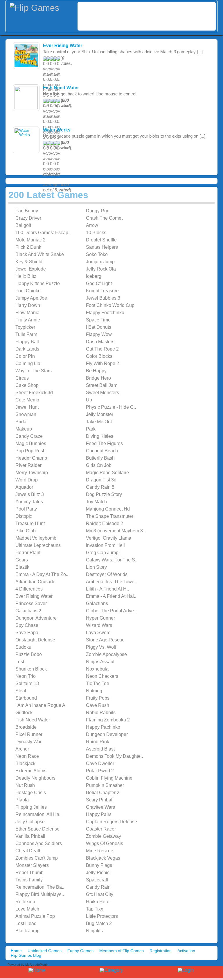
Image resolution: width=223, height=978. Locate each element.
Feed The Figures (104, 443)
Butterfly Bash (100, 458)
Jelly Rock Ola (101, 268)
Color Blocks (99, 356)
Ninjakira (95, 930)
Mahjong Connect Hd (108, 508)
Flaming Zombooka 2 (108, 719)
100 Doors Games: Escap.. (43, 232)
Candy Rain (98, 887)
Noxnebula (97, 668)
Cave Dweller (100, 763)
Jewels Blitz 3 (29, 494)
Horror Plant (27, 552)
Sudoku (23, 647)
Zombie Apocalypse (106, 654)
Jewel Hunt (27, 407)
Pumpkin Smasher (105, 785)
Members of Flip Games (121, 950)
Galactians (97, 603)
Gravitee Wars (100, 807)
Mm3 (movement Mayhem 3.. (115, 530)
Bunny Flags (99, 865)
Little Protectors (102, 916)
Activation (186, 950)
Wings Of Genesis (104, 843)
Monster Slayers (32, 865)
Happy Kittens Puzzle (37, 283)
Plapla (22, 799)
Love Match (27, 908)
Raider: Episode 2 (104, 523)
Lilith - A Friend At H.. (107, 588)
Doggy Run (97, 210)
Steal (20, 690)
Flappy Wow (99, 334)
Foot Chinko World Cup (110, 305)
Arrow (92, 225)
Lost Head (26, 923)
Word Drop (26, 479)
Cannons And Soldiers (38, 843)
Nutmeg (94, 690)
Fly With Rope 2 (102, 363)
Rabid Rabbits (101, 712)
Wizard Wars (99, 625)
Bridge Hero (98, 378)
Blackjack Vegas (103, 858)
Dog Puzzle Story (104, 494)
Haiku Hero (97, 901)
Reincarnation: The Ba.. (39, 887)
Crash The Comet (104, 218)
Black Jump (27, 930)
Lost (19, 661)
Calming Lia (27, 363)
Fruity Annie (27, 319)
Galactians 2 (28, 610)
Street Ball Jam (101, 385)
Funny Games (80, 950)
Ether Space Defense (37, 828)
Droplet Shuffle (101, 239)
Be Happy (96, 370)
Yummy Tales (29, 501)
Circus (22, 378)
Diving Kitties (99, 436)
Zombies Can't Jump (36, 858)
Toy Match (96, 501)
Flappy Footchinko (105, 312)
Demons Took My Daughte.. (114, 756)
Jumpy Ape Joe (31, 298)
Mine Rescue (99, 850)
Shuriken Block (31, 668)
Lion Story (96, 567)
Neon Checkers (102, 676)
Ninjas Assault (101, 661)
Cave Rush (97, 705)
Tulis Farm (26, 334)
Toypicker (25, 327)
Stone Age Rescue (105, 639)
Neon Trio (25, 676)
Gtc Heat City (99, 894)
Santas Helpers (102, 247)
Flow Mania (27, 312)
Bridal (21, 421)
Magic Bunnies (30, 443)
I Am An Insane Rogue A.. (41, 705)
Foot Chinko (28, 290)
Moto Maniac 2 (30, 239)
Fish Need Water (61, 87)
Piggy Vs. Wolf (101, 647)
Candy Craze (29, 436)
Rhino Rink (97, 741)
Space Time (98, 319)
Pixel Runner (28, 734)
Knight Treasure (102, 290)
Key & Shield (28, 261)
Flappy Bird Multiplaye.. (39, 894)
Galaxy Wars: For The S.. (111, 559)
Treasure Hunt (30, 523)
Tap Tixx (94, 908)
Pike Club (25, 530)
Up (89, 399)
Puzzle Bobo (28, 654)
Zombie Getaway (103, 836)
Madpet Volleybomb (35, 538)
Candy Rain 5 (100, 487)
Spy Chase (26, 625)
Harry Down (27, 305)
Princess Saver (31, 603)
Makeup (23, 428)
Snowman (25, 414)
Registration (161, 950)
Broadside (26, 727)
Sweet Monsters (102, 392)
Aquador (24, 487)
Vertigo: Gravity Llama (108, 538)
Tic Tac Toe (97, 683)
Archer (22, 748)
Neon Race (27, 756)
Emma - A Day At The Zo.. (41, 574)
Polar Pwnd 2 (100, 770)
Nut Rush (25, 785)
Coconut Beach (102, 450)
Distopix (23, 516)
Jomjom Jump (100, 261)
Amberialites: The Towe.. (111, 581)
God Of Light (99, 283)
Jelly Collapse (30, 821)
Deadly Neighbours (35, 778)
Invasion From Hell (105, 545)
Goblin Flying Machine (109, 778)
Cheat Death (28, 850)
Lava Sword (98, 632)
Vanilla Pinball (30, 836)
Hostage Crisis (30, 792)
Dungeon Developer (107, 734)
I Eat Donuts (98, 327)
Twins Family (29, 879)
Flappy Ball (27, 341)
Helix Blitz (25, 276)
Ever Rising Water (62, 45)
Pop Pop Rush (30, 450)
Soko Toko (97, 254)
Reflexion (25, 901)
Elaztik (22, 567)
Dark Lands (27, 348)
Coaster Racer (101, 828)
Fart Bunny (26, 210)
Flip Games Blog (26, 955)
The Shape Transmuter (109, 516)
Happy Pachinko (103, 727)
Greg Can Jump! (103, 552)
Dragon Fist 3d (101, 479)
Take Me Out (99, 421)
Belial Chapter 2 (102, 792)
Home (16, 950)
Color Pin (25, 356)
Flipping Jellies (31, 807)
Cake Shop (27, 385)
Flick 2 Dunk (28, 247)
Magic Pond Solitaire (107, 472)
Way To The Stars (33, 370)
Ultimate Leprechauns (38, 545)
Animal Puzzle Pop (35, 916)
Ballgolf (23, 225)
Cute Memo (27, 399)
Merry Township (31, 472)
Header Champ (31, 458)
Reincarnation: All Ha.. (38, 814)
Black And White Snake (39, 254)
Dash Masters (100, 341)
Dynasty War (28, 741)
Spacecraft (97, 879)
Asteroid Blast (100, 748)
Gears (21, 559)
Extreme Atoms (30, 770)
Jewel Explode (30, 268)
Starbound (26, 698)
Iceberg (93, 276)
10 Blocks (96, 232)
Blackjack (25, 763)
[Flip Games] (42, 8)
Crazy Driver (28, 218)
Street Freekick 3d (34, 392)
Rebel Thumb (29, 872)
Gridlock (24, 712)
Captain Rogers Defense (111, 821)
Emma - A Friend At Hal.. (111, 596)
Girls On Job (99, 465)
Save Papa (26, 632)
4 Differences (29, 588)
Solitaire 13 (27, 683)
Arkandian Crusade (35, 581)
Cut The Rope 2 (102, 348)
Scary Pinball (100, 799)
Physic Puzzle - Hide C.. (111, 407)
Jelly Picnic (97, 872)
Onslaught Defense (35, 639)
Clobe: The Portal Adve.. (111, 610)
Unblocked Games (45, 950)
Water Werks (57, 129)
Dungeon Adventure (36, 618)
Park (91, 428)
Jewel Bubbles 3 (103, 298)
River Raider (28, 465)
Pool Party (26, 508)
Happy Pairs (99, 814)
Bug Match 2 (99, 923)
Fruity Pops (97, 698)
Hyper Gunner (100, 618)
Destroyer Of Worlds (106, 574)
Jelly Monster (99, 414)
